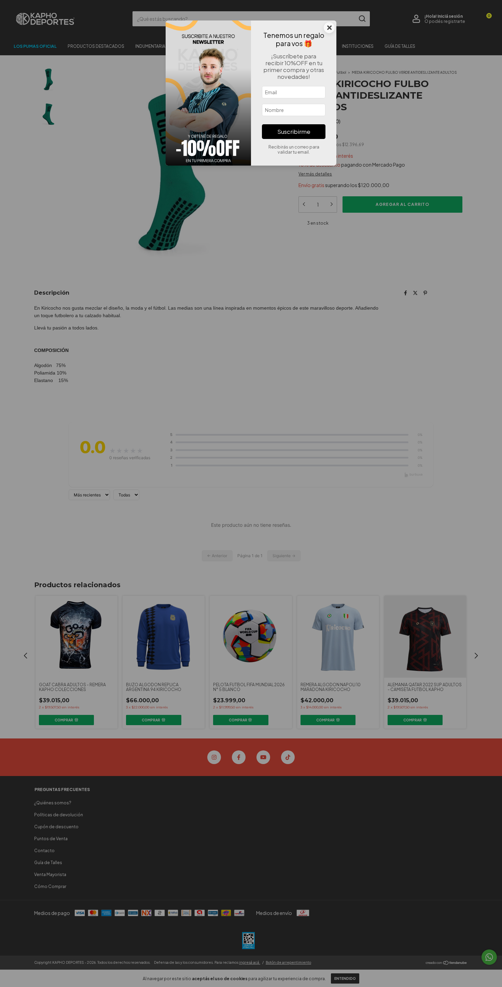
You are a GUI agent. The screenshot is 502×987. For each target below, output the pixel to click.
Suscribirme (293, 131)
